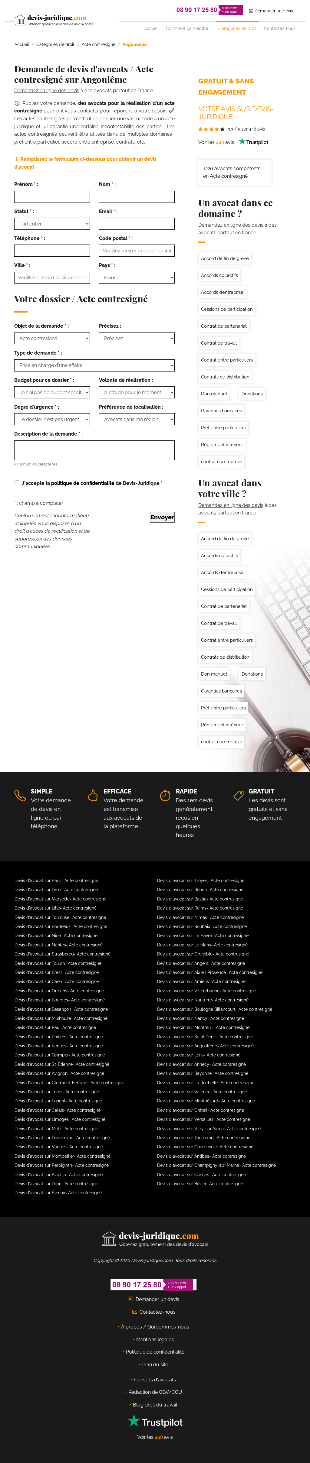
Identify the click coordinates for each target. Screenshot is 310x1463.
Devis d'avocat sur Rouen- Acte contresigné (200, 889)
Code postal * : (116, 238)
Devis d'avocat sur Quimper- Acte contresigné (60, 1055)
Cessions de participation (227, 309)
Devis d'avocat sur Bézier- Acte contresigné (200, 1183)
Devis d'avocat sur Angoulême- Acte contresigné (205, 1045)
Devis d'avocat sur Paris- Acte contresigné (56, 880)
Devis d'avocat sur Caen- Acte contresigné (57, 981)
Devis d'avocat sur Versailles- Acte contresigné (203, 1119)
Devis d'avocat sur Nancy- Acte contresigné (200, 1018)
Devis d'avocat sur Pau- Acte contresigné (55, 1027)
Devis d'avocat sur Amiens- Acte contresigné (201, 981)
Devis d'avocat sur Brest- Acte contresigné (57, 972)
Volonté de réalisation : (126, 380)
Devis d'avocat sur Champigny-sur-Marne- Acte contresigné (216, 1165)
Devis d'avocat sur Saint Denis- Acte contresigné (205, 1036)
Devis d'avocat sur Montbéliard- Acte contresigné (206, 1100)
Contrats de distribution (225, 377)
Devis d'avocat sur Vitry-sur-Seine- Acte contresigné (209, 1128)
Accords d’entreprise (222, 292)
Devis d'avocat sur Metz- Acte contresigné (56, 1128)
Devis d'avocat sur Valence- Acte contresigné (202, 1091)
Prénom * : (26, 184)
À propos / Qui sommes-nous (155, 1327)
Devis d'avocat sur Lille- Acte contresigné (56, 908)
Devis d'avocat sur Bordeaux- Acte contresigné (61, 926)
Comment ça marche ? (188, 28)
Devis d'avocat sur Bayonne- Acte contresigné (202, 1073)
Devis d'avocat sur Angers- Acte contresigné (201, 963)
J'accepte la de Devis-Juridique (92, 483)
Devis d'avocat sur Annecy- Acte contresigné (201, 1064)
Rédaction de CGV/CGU (155, 1392)
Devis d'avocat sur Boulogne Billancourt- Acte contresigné (214, 1009)
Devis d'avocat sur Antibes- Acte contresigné (201, 1156)
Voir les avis (216, 142)
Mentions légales (155, 1339)
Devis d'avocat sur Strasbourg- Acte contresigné (62, 954)
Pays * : (107, 265)
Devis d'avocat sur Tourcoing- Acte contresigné (203, 1137)
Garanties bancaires (221, 411)
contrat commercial (221, 461)
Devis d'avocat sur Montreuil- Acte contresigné (203, 1027)
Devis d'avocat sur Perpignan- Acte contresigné (62, 1165)
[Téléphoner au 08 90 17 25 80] (210, 10)
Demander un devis (273, 10)
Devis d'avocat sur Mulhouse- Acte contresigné (61, 1018)
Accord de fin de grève (225, 258)
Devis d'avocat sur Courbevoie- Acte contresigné (205, 1146)
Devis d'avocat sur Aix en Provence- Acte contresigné (209, 972)
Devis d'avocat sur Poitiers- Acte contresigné (59, 1036)
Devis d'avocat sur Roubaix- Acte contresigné (202, 926)
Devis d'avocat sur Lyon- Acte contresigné (56, 889)
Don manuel (214, 394)
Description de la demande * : (48, 434)
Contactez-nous (279, 28)
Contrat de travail (219, 343)
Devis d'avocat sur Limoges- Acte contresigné (60, 1119)
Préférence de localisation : (131, 407)
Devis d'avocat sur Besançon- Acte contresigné (61, 1009)
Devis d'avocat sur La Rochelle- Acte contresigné (205, 1082)
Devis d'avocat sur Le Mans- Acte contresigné (202, 944)
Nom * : (107, 184)
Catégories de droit (238, 28)
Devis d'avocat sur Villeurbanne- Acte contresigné (206, 990)
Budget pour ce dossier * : (44, 380)
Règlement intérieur (222, 444)
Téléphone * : (29, 238)
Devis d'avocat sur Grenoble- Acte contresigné (203, 954)
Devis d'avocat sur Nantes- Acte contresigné (59, 944)
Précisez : (110, 326)
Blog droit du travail (155, 1405)
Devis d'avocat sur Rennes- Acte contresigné (59, 1045)
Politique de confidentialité (155, 1352)
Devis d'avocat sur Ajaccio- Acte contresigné (59, 1174)
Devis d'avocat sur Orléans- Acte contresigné (59, 990)
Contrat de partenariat (224, 326)
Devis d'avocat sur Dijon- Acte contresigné (56, 1183)
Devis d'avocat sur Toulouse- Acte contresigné (60, 917)
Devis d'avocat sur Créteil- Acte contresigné (200, 1110)
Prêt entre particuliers (223, 427)
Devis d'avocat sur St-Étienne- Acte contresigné (62, 1064)
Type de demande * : (38, 353)
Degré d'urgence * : (36, 407)
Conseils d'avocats (155, 1380)
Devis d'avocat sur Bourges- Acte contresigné (60, 999)
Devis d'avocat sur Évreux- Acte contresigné (58, 1192)
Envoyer (162, 517)
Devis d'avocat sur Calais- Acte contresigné (58, 1110)
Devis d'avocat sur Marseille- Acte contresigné (60, 899)
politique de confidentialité (82, 483)
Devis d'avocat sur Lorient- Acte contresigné (58, 1100)
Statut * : (24, 211)
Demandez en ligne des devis (46, 90)
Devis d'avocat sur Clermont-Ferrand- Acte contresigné (69, 1082)
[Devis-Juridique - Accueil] (67, 20)
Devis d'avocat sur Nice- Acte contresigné (56, 935)
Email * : (108, 211)
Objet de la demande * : (41, 326)
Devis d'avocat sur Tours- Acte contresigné (57, 1091)
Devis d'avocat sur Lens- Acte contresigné (198, 1055)
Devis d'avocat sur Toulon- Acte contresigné (58, 963)
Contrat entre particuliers (227, 360)
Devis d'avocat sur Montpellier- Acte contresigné (62, 1156)
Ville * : (22, 265)
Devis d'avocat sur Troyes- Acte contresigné (200, 880)
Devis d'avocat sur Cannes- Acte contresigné (201, 1174)
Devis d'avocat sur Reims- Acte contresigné (200, 908)
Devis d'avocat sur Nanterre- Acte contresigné (203, 999)
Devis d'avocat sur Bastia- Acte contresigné (200, 899)
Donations (252, 394)
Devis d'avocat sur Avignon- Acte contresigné (59, 1073)
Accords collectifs (219, 275)
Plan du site (155, 1364)
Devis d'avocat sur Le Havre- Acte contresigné (203, 935)
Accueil (151, 28)
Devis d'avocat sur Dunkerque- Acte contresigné (62, 1137)
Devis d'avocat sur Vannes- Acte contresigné (59, 1146)
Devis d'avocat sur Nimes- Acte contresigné (200, 917)
